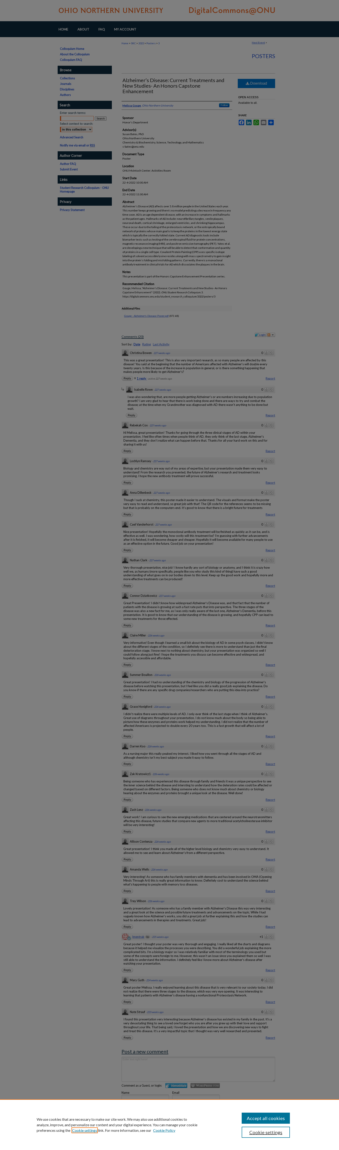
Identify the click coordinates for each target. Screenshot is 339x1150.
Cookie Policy (164, 1130)
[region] (169, 1124)
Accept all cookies (266, 1118)
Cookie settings (84, 1130)
